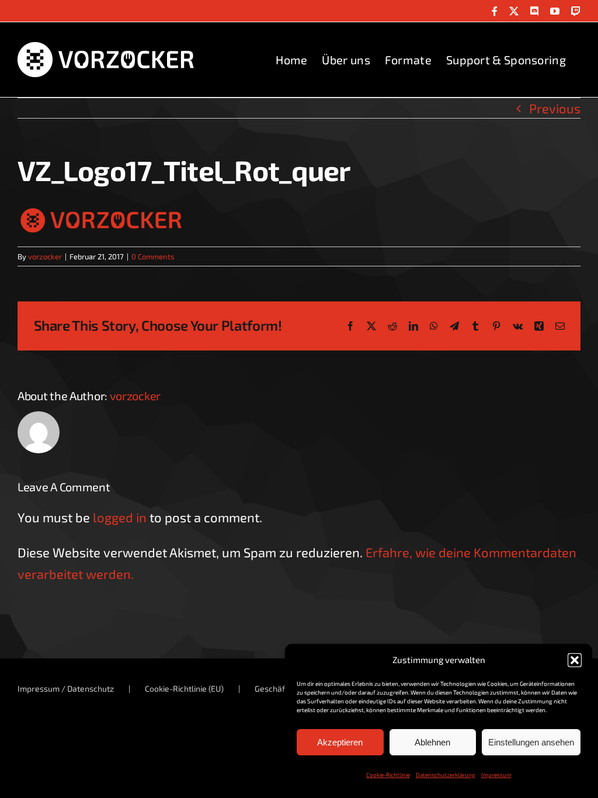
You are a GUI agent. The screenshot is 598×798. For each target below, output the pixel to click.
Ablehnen (432, 742)
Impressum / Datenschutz (66, 688)
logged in (120, 517)
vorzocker (45, 256)
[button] (574, 660)
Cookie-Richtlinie (388, 774)
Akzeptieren (340, 742)
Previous (554, 108)
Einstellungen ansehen (531, 742)
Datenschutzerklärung (445, 774)
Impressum (496, 774)
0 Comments (153, 256)
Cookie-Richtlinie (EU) (184, 688)
